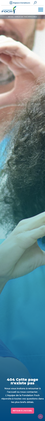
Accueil (11, 17)
